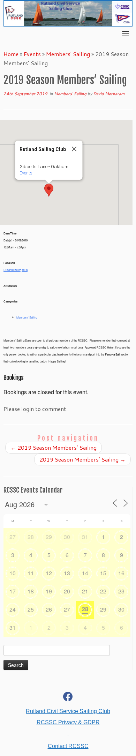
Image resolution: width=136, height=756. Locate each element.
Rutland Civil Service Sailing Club (68, 711)
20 (67, 591)
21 (85, 591)
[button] (48, 190)
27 (12, 537)
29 (49, 537)
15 (103, 573)
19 (49, 591)
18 (31, 591)
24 (12, 609)
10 (12, 573)
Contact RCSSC (68, 746)
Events (32, 54)
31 (85, 537)
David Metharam (108, 94)
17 (12, 591)
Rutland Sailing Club (15, 270)
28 (31, 537)
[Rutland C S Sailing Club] (68, 698)
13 (67, 573)
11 (31, 573)
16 (121, 573)
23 (121, 591)
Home (10, 54)
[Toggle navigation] (126, 33)
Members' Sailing (68, 54)
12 (49, 573)
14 (85, 573)
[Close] (74, 149)
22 (103, 591)
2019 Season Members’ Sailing (53, 447)
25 (31, 609)
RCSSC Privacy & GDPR (68, 722)
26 (49, 609)
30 (67, 537)
